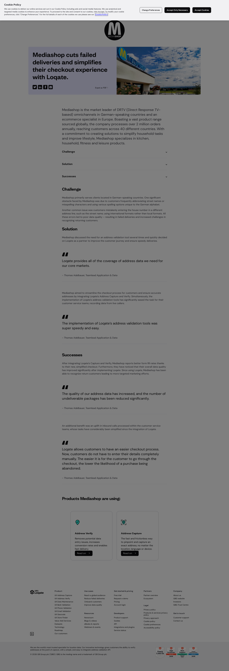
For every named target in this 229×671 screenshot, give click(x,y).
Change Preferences (151, 10)
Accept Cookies (202, 10)
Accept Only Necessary (177, 10)
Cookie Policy (101, 14)
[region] (114, 10)
